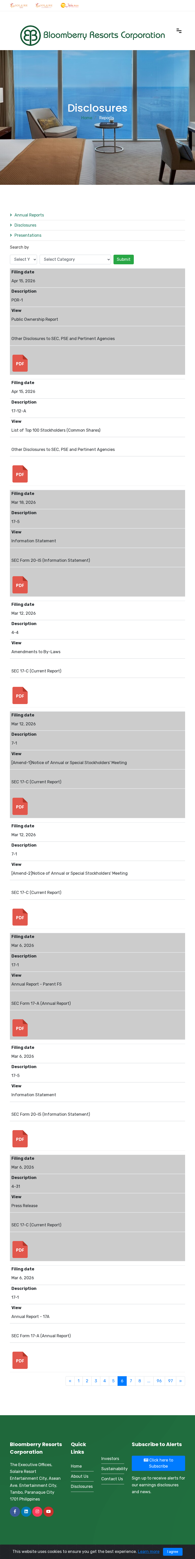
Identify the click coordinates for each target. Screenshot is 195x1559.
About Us (79, 1476)
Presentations (27, 235)
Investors (110, 1458)
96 (159, 1380)
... (148, 1380)
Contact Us (112, 1478)
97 (170, 1380)
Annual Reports (29, 215)
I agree (172, 1552)
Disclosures (25, 225)
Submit (124, 259)
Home (86, 117)
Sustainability (112, 1468)
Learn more (148, 1551)
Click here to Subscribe (160, 1463)
